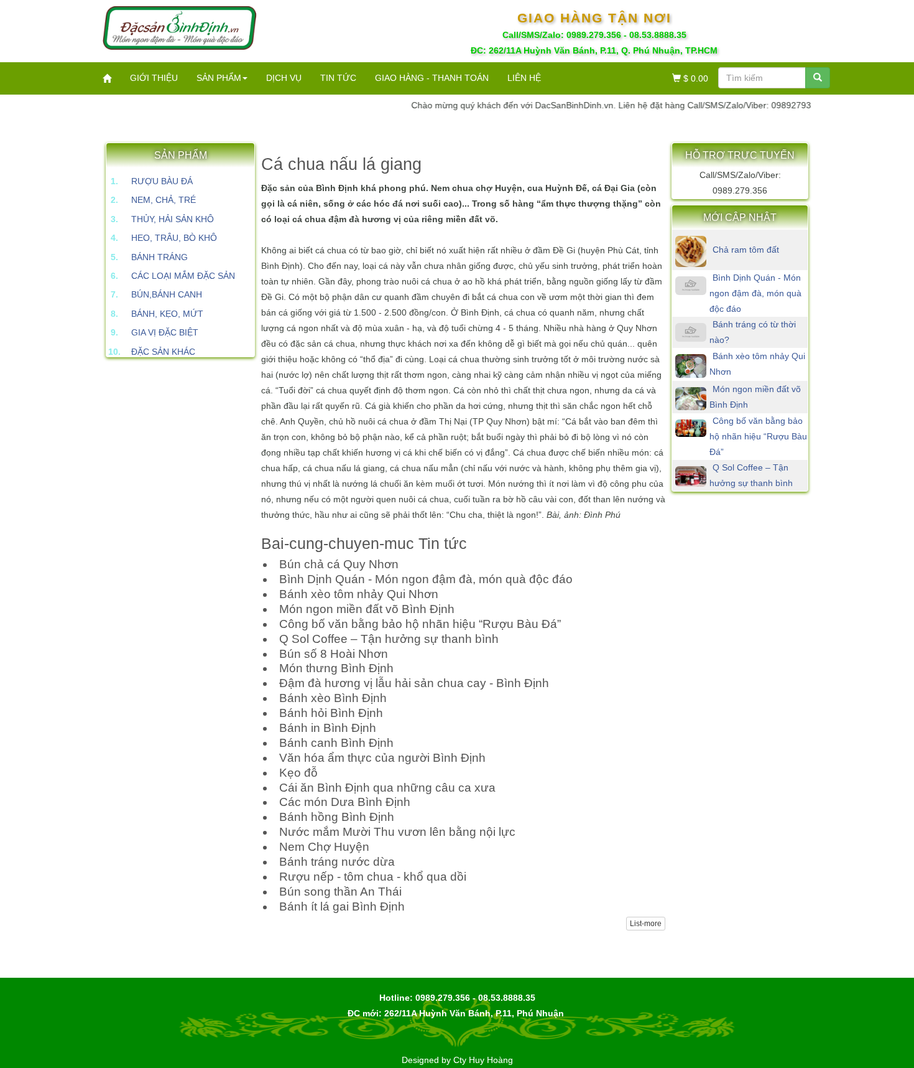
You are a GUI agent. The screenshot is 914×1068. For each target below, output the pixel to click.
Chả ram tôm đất (746, 250)
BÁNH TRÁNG (159, 257)
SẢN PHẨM (218, 78)
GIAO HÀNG (432, 78)
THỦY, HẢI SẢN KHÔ (172, 219)
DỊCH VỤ (284, 78)
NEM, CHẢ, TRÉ (163, 200)
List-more (646, 923)
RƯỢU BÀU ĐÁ (162, 181)
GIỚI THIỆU (154, 78)
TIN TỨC (338, 78)
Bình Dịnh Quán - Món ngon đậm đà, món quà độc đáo (755, 293)
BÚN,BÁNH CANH (166, 294)
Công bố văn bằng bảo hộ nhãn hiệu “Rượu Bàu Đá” (758, 436)
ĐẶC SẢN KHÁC (163, 352)
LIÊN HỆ (524, 78)
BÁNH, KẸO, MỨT (167, 314)
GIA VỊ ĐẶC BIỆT (164, 332)
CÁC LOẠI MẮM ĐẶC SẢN (183, 276)
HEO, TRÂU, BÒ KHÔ (174, 238)
